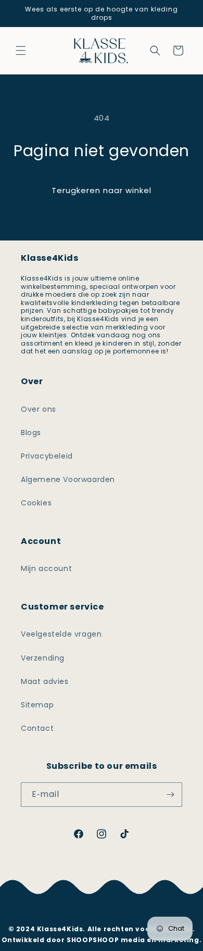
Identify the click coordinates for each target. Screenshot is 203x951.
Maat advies (45, 681)
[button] (20, 50)
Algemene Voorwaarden (68, 479)
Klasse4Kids (115, 874)
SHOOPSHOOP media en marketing (133, 939)
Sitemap (37, 705)
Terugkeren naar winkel (101, 190)
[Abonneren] (170, 794)
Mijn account (46, 568)
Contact (37, 728)
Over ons (38, 409)
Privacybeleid (47, 456)
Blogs (31, 432)
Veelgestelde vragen (61, 634)
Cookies (36, 503)
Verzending (43, 658)
